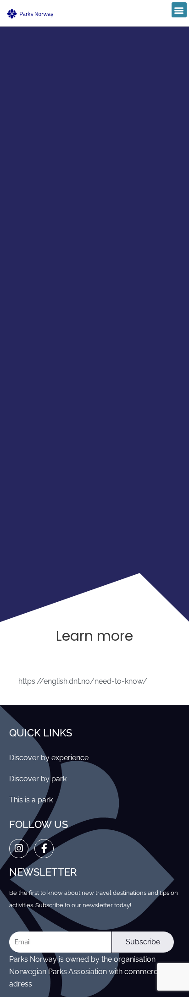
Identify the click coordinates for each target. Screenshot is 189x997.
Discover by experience (49, 757)
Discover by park (38, 778)
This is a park (31, 799)
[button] (179, 9)
